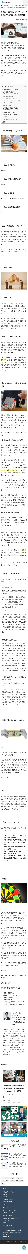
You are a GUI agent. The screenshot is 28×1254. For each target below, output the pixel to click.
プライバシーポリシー (9, 1227)
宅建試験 (8, 1100)
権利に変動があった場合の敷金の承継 (13, 109)
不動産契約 (11, 1178)
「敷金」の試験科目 (9, 91)
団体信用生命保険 (8, 1199)
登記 (3, 1183)
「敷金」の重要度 (9, 96)
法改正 (21, 1180)
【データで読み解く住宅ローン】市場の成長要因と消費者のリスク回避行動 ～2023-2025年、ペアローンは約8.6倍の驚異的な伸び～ (18, 1157)
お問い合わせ (7, 1236)
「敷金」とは (8, 105)
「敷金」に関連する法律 (9, 112)
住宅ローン (19, 1178)
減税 (7, 1180)
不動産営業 (4, 1178)
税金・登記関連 (8, 1201)
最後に (4, 121)
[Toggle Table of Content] (24, 86)
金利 (3, 1180)
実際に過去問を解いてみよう (10, 114)
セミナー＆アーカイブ (10, 1212)
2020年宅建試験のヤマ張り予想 (12, 100)
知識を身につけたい (8, 5)
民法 (4, 1100)
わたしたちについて (8, 1215)
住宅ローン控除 (14, 1180)
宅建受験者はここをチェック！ (10, 89)
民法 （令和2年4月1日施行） (7, 587)
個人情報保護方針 (8, 1225)
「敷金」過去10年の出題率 (11, 98)
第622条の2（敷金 (8, 639)
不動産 (5, 1194)
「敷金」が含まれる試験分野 (11, 93)
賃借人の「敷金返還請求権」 (11, 107)
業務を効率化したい (8, 1207)
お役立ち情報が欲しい (9, 1210)
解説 (6, 117)
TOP (4, 1188)
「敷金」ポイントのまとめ (11, 119)
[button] (26, 1086)
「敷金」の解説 (8, 103)
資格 (16, 5)
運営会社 (5, 1223)
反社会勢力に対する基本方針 (11, 1230)
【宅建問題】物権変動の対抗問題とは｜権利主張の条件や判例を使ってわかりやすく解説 (13, 1088)
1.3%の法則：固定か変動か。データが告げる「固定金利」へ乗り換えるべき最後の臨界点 (17, 1164)
